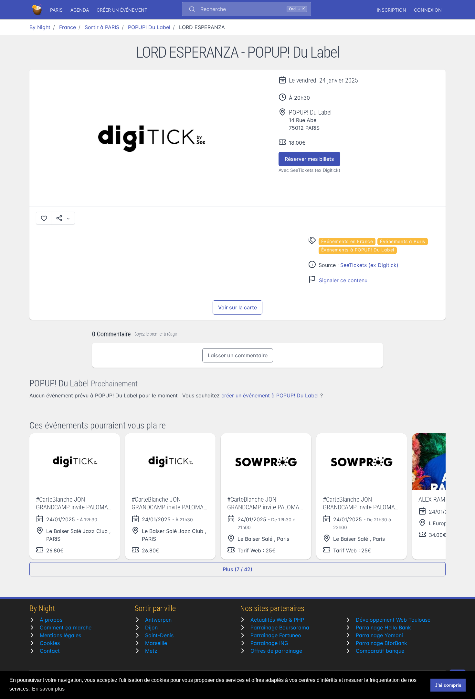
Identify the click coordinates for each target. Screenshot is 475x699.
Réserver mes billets (309, 159)
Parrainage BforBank (381, 643)
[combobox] (246, 9)
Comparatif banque (380, 651)
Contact (50, 651)
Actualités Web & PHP (277, 619)
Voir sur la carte (237, 307)
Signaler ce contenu (343, 280)
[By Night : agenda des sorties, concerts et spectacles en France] (37, 9)
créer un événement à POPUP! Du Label (270, 395)
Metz (151, 651)
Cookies (50, 643)
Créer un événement (122, 10)
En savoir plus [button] (48, 689)
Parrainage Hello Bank (383, 627)
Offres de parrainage (276, 651)
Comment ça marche (65, 627)
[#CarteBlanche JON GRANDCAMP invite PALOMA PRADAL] (74, 461)
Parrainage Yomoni (379, 635)
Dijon (151, 627)
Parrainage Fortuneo (275, 635)
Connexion (428, 10)
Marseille (156, 643)
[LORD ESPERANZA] (150, 138)
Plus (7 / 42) (237, 569)
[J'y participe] (44, 218)
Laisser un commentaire (238, 355)
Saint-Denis (159, 635)
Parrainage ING (269, 643)
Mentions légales (60, 635)
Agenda (79, 10)
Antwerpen (158, 619)
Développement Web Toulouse (393, 619)
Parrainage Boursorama (279, 627)
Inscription (391, 10)
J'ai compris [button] (448, 685)
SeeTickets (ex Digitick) (369, 265)
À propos (51, 619)
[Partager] (63, 218)
